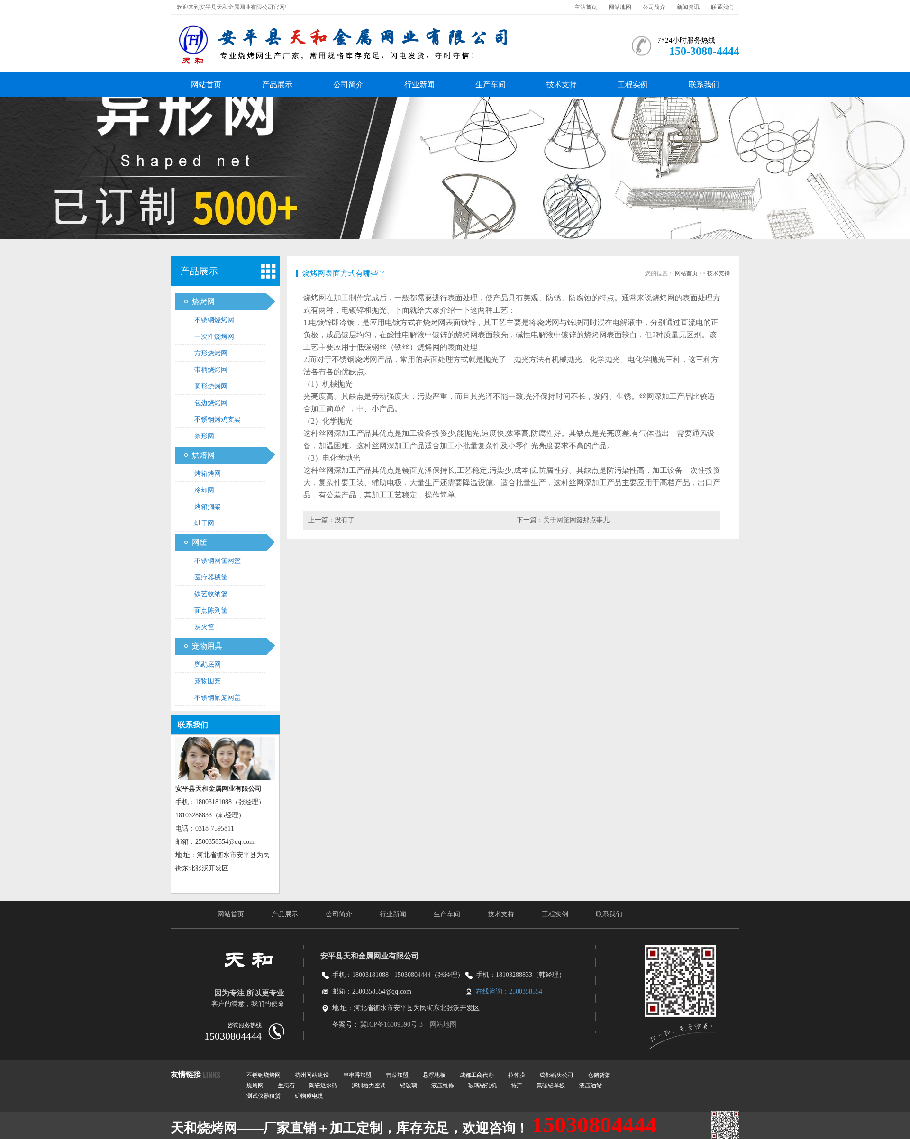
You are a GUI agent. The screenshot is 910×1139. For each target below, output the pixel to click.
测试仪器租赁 (263, 1096)
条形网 (204, 436)
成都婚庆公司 (556, 1075)
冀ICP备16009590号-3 (392, 1024)
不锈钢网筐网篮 (217, 560)
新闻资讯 (688, 7)
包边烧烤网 (211, 403)
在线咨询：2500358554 (509, 991)
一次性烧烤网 (214, 336)
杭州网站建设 (312, 1075)
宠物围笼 (207, 681)
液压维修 (442, 1085)
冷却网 (204, 490)
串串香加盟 (357, 1075)
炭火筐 (204, 627)
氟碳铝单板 (551, 1085)
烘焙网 (203, 455)
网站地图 (620, 7)
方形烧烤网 (211, 353)
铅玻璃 (408, 1085)
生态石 (286, 1085)
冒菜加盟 (397, 1075)
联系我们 (722, 7)
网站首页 (206, 85)
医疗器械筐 (211, 577)
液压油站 (590, 1085)
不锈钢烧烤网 (214, 320)
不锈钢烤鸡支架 (217, 419)
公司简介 (654, 7)
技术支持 (561, 85)
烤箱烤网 (207, 473)
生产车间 (490, 85)
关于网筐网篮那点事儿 (576, 520)
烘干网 (204, 523)
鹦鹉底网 (207, 664)
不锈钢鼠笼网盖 (217, 697)
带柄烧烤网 (211, 369)
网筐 (199, 542)
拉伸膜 (516, 1075)
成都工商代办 (477, 1075)
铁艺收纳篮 (211, 593)
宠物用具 (207, 646)
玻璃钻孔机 (482, 1085)
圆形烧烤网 (211, 386)
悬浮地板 (434, 1075)
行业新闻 (419, 85)
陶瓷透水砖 (323, 1085)
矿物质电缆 (309, 1096)
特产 (516, 1085)
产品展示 (277, 85)
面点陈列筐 (211, 610)
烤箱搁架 (207, 506)
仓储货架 (599, 1075)
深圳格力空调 (369, 1085)
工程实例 (633, 85)
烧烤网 (203, 302)
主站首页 (585, 7)
